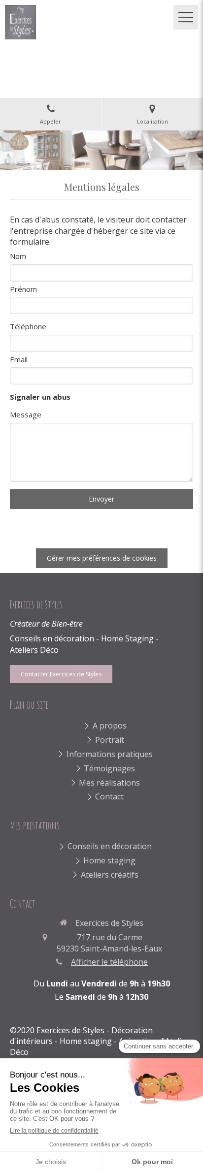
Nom (18, 256)
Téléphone (28, 326)
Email (19, 359)
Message (25, 414)
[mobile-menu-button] (185, 17)
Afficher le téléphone (109, 961)
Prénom (23, 289)
